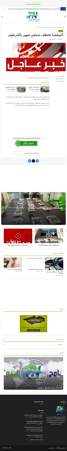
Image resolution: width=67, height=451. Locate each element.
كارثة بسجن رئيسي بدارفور (36, 439)
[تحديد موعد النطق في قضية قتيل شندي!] (21, 89)
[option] (33, 208)
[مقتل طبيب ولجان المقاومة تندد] (33, 263)
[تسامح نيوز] (33, 17)
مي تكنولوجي (51, 448)
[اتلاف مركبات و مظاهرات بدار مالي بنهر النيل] (54, 264)
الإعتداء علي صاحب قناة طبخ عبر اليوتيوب (49, 388)
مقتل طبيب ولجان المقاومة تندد (35, 269)
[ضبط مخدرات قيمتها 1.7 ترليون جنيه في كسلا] (44, 89)
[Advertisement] (26, 120)
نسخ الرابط (18, 153)
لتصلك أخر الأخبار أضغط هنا (33, 4)
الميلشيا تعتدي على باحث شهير (14, 269)
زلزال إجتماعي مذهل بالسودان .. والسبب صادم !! (46, 209)
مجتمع (56, 27)
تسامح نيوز (60, 76)
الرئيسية (60, 27)
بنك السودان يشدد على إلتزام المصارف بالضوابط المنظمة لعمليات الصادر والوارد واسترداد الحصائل (34, 9)
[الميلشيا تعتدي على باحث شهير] (13, 263)
